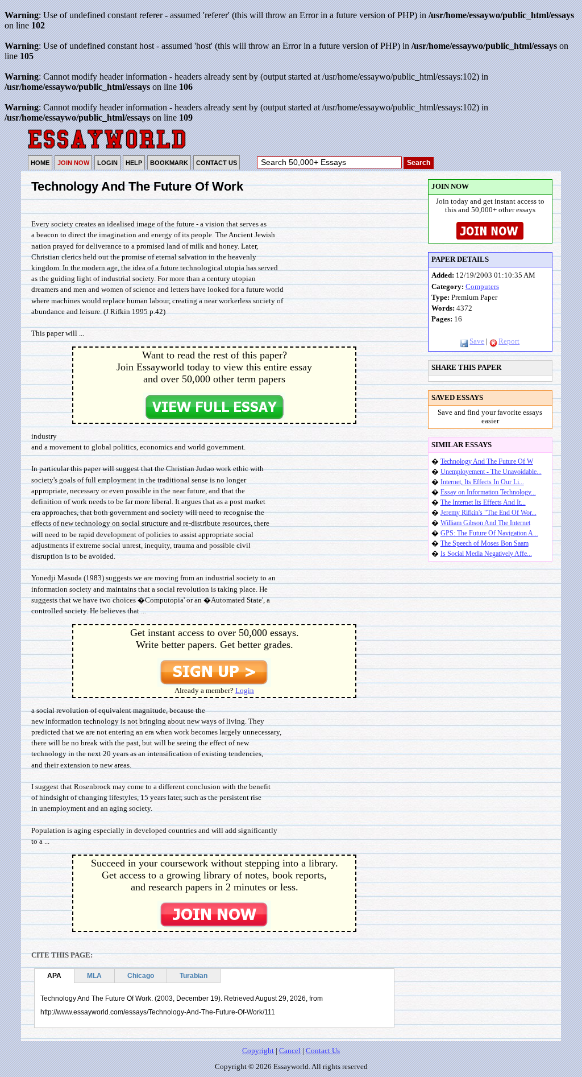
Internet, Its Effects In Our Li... (482, 481)
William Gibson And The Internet (485, 522)
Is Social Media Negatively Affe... (486, 553)
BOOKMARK (169, 162)
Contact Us (323, 1051)
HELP (134, 162)
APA (54, 976)
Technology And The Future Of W (486, 461)
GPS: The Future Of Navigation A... (489, 533)
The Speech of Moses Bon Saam (484, 543)
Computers (482, 287)
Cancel (290, 1051)
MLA (94, 976)
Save (476, 341)
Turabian (193, 976)
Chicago (140, 976)
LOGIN (107, 162)
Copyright (258, 1051)
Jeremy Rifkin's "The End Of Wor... (488, 512)
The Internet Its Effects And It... (483, 502)
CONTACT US (216, 162)
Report (508, 341)
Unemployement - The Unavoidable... (491, 471)
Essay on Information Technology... (488, 492)
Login (244, 691)
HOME (40, 162)
